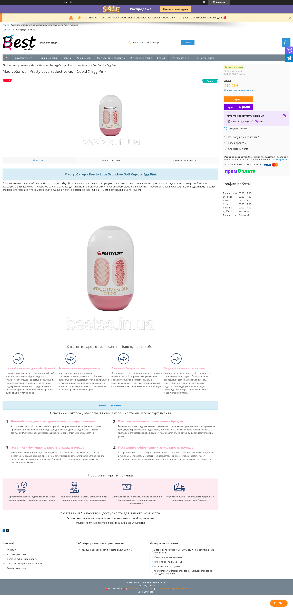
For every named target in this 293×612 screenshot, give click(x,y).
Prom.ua (162, 582)
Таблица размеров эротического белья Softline (106, 549)
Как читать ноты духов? (167, 566)
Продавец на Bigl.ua (147, 585)
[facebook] (4, 531)
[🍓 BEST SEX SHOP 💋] (19, 43)
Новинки (67, 57)
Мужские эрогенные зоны (168, 561)
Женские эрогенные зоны (168, 557)
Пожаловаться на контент (140, 588)
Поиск (188, 42)
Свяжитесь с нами (205, 57)
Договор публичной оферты (22, 558)
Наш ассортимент (22, 57)
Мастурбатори (39, 65)
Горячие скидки (48, 57)
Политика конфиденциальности (24, 563)
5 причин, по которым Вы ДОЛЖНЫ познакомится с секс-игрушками (184, 551)
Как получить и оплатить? (111, 57)
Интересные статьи (141, 57)
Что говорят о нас (180, 57)
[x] (7, 531)
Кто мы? (161, 57)
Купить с (233, 107)
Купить (239, 99)
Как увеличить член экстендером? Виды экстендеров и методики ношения (184, 572)
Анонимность (84, 57)
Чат (281, 603)
